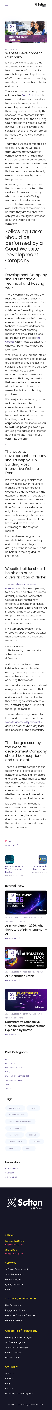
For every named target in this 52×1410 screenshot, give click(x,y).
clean (33, 1108)
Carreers (10, 1173)
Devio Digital (28, 95)
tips (21, 1018)
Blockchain (15, 1108)
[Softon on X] (48, 1222)
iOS (6, 1072)
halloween (14, 1135)
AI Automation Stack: (19, 976)
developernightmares (20, 1121)
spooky (13, 1148)
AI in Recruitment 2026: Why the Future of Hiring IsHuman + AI (26, 930)
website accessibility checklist (22, 722)
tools (22, 922)
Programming (16, 1142)
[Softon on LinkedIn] (48, 1215)
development (11, 49)
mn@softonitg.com (14, 1244)
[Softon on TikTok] (48, 1229)
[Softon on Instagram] (48, 1207)
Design (8, 1063)
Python (36, 1142)
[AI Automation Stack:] (26, 968)
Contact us (11, 1177)
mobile (32, 1135)
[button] (7, 5)
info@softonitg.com (14, 1253)
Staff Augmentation (33, 918)
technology (11, 922)
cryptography (16, 1115)
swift (29, 1148)
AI (6, 918)
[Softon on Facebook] (48, 1200)
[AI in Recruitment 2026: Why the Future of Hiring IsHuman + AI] (26, 913)
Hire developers (13, 1169)
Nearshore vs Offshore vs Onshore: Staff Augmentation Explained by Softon (25, 1026)
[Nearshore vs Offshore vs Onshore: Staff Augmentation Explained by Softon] (26, 1010)
